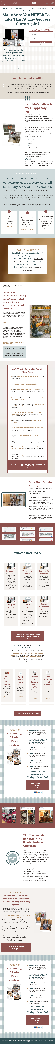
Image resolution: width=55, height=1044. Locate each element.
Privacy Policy (44, 1040)
